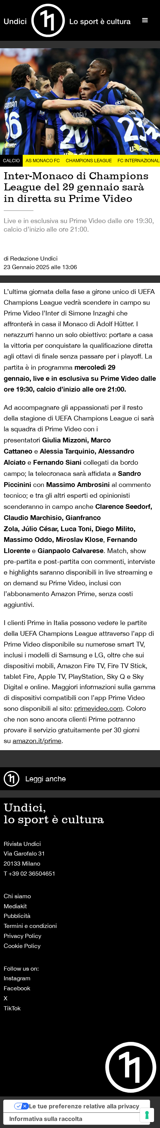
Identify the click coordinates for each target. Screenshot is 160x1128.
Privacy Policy (22, 935)
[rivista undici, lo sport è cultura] (67, 20)
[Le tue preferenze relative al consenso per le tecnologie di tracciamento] (147, 1115)
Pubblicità (17, 915)
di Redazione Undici (31, 258)
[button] (145, 20)
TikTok (12, 1008)
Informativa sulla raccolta (45, 1118)
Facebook (17, 988)
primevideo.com (98, 708)
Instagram (17, 978)
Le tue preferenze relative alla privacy (84, 1106)
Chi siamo (17, 896)
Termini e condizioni (30, 925)
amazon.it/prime (37, 741)
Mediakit (15, 906)
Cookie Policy (22, 945)
